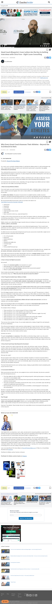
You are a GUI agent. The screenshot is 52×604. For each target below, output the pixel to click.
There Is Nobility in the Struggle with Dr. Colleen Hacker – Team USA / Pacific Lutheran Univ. (6, 108)
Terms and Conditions (13, 601)
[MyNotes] (50, 50)
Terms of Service (19, 595)
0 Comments (27, 92)
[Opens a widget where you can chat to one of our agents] (5, 601)
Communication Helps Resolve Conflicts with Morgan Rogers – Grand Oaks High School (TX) (26, 549)
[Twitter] (50, 58)
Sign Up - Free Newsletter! (26, 518)
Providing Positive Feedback (15, 562)
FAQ (8, 594)
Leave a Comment (18, 92)
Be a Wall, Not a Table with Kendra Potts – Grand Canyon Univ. (45, 503)
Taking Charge (13, 582)
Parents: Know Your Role (31, 502)
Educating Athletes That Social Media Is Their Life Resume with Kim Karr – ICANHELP (19, 108)
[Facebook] (48, 58)
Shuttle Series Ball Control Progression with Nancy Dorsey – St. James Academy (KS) (24, 568)
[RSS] (36, 595)
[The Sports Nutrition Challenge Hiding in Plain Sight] (19, 498)
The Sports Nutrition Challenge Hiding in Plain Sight (19, 503)
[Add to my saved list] (47, 50)
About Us (2, 594)
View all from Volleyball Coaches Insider (42, 493)
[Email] (45, 58)
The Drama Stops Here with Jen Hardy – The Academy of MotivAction (6, 503)
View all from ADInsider (45, 97)
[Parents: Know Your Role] (32, 498)
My (4, 92)
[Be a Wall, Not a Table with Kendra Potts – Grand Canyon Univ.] (45, 498)
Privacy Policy (13, 594)
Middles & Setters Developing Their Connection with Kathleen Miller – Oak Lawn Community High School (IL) (29, 555)
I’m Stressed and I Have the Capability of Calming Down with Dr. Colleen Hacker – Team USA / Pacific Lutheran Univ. (32, 108)
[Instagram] (33, 595)
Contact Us (26, 594)
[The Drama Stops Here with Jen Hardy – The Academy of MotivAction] (7, 498)
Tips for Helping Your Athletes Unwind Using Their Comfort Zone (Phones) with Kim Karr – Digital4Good (44, 108)
